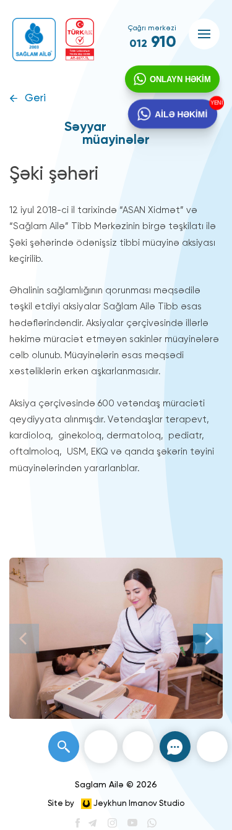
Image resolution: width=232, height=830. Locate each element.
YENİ (213, 103)
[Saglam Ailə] (34, 39)
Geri (35, 98)
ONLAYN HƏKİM (180, 79)
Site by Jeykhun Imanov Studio (116, 804)
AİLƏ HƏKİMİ (180, 113)
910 (152, 43)
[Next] (208, 638)
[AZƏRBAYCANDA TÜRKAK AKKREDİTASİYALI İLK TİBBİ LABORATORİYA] (80, 39)
